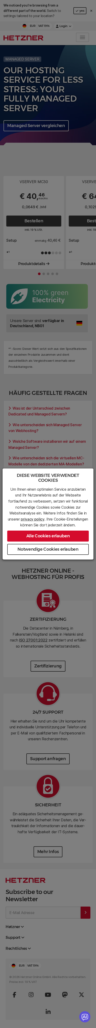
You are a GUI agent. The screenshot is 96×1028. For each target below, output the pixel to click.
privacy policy (33, 519)
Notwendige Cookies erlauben (47, 549)
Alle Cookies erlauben (48, 536)
